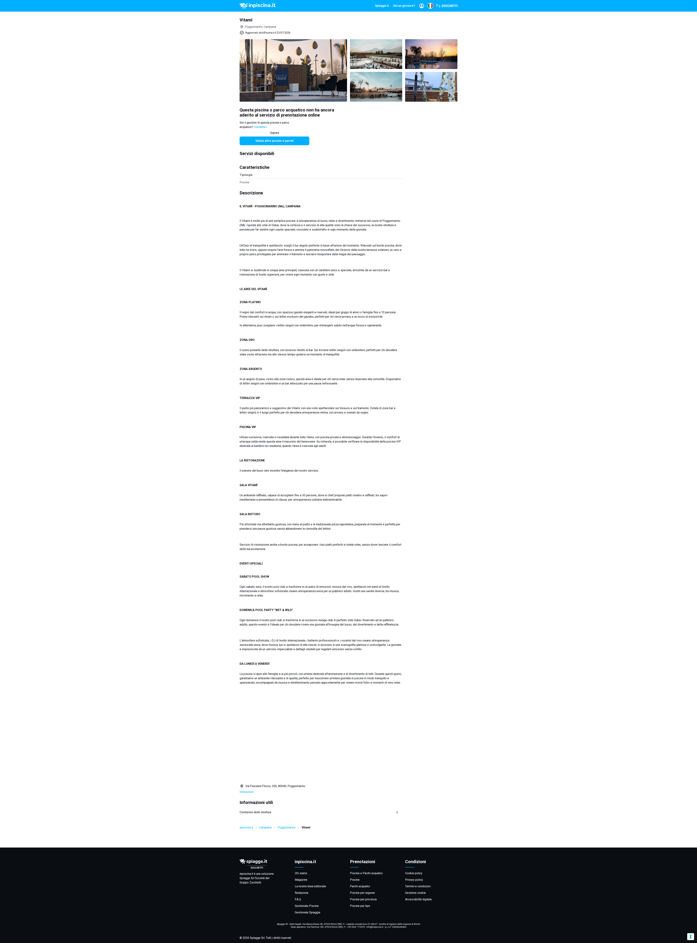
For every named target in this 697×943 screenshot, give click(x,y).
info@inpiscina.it (374, 927)
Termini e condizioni (418, 886)
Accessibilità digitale (418, 899)
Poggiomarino (286, 827)
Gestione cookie (415, 893)
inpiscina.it (246, 827)
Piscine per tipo (360, 906)
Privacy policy (414, 879)
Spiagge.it (382, 5)
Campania (265, 827)
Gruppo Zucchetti (250, 882)
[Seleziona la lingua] (430, 6)
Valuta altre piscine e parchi (274, 140)
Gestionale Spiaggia (307, 912)
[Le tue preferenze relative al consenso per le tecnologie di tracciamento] (690, 936)
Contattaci (260, 127)
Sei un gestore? (404, 5)
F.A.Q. (298, 899)
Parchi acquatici (360, 886)
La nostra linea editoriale (310, 886)
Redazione (301, 893)
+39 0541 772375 (356, 927)
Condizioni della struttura (255, 812)
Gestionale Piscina (307, 906)
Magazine (301, 879)
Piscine (355, 879)
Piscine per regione (362, 893)
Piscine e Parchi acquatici (366, 873)
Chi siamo (301, 873)
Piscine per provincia (363, 899)
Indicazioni (246, 792)
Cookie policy (413, 873)
